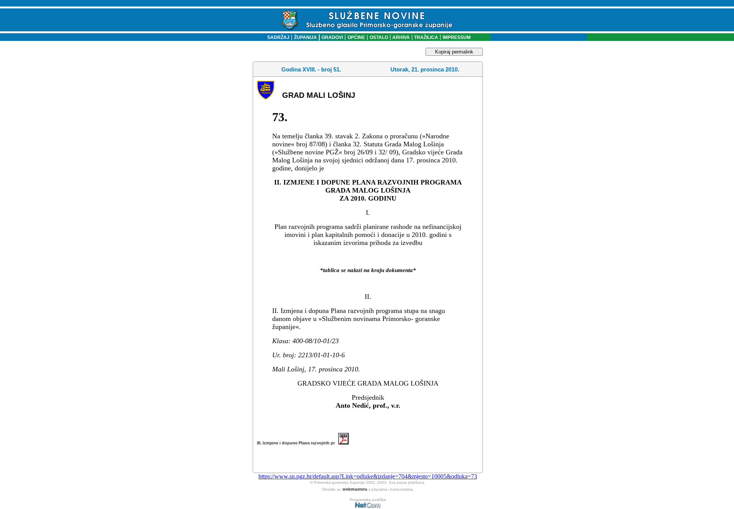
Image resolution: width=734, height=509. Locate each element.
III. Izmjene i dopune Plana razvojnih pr (297, 443)
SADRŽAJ (276, 37)
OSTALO (379, 37)
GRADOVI (332, 37)
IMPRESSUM (457, 37)
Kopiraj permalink (454, 52)
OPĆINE (356, 37)
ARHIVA (400, 37)
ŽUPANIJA (305, 37)
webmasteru (355, 489)
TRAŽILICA (425, 37)
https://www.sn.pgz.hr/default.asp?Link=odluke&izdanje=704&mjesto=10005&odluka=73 (367, 476)
